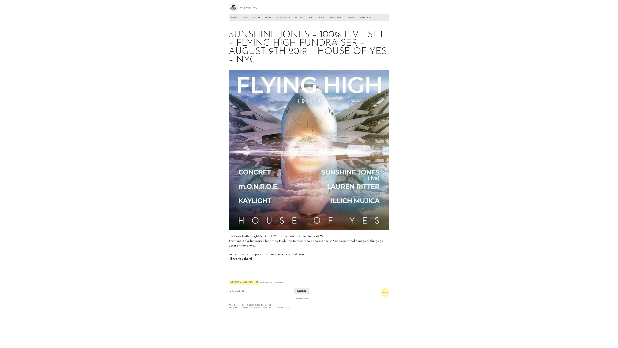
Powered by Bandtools (302, 298)
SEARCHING (365, 18)
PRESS (268, 18)
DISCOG (256, 18)
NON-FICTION (283, 18)
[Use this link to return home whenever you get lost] (248, 6)
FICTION (299, 18)
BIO (245, 18)
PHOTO (350, 18)
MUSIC (234, 18)
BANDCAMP (335, 18)
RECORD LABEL (316, 18)
